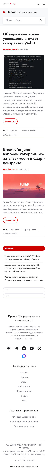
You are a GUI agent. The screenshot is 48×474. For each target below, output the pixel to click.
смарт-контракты (29, 130)
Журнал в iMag (24, 391)
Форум (24, 395)
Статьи (24, 381)
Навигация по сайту (24, 366)
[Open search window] (38, 4)
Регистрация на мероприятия (24, 421)
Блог (24, 400)
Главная (24, 372)
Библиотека (24, 386)
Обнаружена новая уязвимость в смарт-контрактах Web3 (21, 38)
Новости (24, 377)
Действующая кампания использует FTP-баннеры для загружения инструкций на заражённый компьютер (22, 268)
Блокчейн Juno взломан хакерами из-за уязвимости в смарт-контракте (24, 156)
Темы (6, 289)
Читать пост (10, 121)
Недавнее (8, 248)
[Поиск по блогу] (41, 20)
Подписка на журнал (24, 426)
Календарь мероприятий (24, 416)
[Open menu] (44, 4)
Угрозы (13, 130)
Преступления (30, 229)
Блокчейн (14, 229)
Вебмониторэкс (9, 134)
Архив (6, 295)
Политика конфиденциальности (24, 466)
